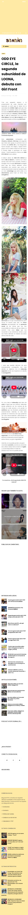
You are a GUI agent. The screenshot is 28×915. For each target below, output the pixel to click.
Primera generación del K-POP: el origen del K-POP (17, 639)
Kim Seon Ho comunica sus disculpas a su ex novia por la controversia (16, 663)
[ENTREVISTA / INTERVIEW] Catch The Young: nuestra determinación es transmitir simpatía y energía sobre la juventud (12, 892)
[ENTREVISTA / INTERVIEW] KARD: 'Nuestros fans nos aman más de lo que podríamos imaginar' (16, 902)
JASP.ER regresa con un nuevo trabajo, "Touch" (16, 834)
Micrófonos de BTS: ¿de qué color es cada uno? (16, 623)
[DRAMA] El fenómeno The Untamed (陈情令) (15, 608)
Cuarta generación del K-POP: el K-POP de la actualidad (16, 600)
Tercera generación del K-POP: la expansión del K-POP (17, 631)
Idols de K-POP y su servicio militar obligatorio (15, 684)
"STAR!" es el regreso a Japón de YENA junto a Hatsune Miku (16, 848)
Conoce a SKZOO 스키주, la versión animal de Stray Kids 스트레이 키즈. (17, 671)
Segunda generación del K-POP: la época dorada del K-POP (17, 616)
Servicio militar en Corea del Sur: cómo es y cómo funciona (16, 699)
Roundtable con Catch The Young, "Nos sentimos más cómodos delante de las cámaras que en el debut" (15, 874)
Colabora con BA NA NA (10, 817)
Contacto (5, 810)
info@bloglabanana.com (8, 33)
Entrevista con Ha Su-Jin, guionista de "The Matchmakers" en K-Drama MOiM (15, 883)
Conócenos (6, 807)
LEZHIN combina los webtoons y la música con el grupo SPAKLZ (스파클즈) (16, 856)
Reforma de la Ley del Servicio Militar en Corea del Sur (16, 691)
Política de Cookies (8, 814)
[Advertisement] (14, 17)
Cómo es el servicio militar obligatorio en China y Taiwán (16, 704)
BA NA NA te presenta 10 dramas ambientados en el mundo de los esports (17, 655)
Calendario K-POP (8, 821)
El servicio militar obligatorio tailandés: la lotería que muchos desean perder (16, 712)
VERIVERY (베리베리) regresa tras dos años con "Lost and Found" (15, 842)
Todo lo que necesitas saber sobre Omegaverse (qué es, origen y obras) (16, 648)
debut (3, 53)
